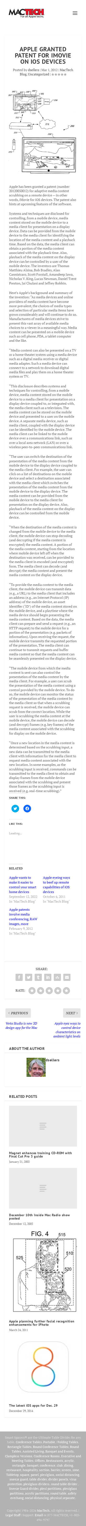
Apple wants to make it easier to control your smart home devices (22, 884)
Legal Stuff (12, 1515)
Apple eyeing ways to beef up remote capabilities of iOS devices (56, 884)
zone (75, 1470)
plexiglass (47, 1475)
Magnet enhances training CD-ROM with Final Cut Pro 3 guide (40, 1154)
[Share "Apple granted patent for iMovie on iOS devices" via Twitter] (28, 977)
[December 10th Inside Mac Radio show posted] (43, 1188)
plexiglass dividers (36, 1484)
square (24, 1475)
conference (47, 1465)
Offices (40, 1460)
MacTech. (43, 1510)
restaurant (13, 1470)
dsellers (33, 70)
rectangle (19, 1465)
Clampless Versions (18, 1456)
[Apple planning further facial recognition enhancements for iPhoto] (43, 1272)
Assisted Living (33, 1451)
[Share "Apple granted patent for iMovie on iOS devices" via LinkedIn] (48, 977)
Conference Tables (29, 1442)
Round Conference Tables (51, 1447)
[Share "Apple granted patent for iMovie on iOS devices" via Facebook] (19, 977)
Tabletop (12, 1475)
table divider (38, 1479)
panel (35, 1475)
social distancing (67, 1475)
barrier (55, 1470)
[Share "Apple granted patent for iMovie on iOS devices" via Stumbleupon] (57, 977)
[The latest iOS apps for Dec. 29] (43, 1367)
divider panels (58, 1479)
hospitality (30, 1470)
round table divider (64, 1484)
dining (68, 1465)
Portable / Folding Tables (60, 1442)
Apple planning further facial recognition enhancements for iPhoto (42, 1323)
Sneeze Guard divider (23, 1488)
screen (66, 1470)
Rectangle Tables (19, 1447)
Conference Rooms (47, 1456)
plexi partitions (50, 1488)
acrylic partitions (37, 1493)
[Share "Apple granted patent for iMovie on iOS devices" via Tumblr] (38, 977)
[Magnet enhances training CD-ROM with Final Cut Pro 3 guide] (43, 1126)
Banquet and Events (59, 1451)
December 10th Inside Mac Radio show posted (39, 1217)
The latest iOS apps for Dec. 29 (33, 1405)
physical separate (62, 1498)
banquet (32, 1465)
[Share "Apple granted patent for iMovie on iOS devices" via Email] (67, 977)
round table (58, 1493)
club (60, 1465)
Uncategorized (38, 74)
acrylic (69, 1460)
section (44, 1470)
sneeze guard (19, 1479)
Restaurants (54, 1460)
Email (39, 1515)
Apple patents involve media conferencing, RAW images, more (23, 916)
